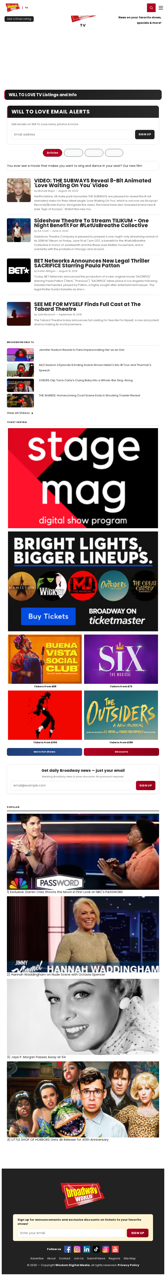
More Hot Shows (44, 751)
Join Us (79, 1258)
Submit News (96, 1258)
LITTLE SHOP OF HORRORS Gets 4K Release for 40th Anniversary (58, 1139)
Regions (114, 1258)
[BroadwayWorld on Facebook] (68, 1249)
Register (128, 7)
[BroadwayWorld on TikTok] (96, 1249)
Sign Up (145, 134)
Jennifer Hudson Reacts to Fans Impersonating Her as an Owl (81, 350)
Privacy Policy (128, 1265)
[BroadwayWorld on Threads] (106, 1249)
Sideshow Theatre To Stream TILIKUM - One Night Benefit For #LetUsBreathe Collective (91, 223)
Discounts (121, 751)
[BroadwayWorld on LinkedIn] (87, 1249)
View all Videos (18, 413)
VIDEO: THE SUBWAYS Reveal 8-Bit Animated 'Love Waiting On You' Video (92, 183)
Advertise (37, 1258)
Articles (52, 153)
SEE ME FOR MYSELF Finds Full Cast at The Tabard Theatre (87, 307)
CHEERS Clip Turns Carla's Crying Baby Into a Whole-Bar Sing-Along (86, 380)
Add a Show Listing (19, 19)
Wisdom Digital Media (72, 1265)
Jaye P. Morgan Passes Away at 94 (36, 1057)
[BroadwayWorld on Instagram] (77, 1249)
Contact (64, 1258)
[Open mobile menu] (160, 7)
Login (140, 7)
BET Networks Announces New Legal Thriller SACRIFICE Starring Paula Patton (92, 263)
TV (83, 25)
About (51, 1258)
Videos (114, 153)
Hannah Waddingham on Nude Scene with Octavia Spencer (56, 974)
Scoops (73, 153)
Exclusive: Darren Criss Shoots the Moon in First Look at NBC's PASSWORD (65, 892)
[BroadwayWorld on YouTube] (115, 1249)
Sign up (145, 785)
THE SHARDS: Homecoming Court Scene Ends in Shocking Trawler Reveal (89, 395)
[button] (151, 7)
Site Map (130, 1258)
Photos (94, 153)
